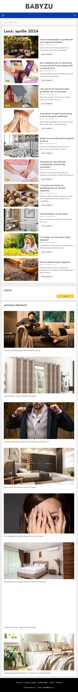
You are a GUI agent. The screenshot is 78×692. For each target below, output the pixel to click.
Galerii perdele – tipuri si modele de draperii (20, 396)
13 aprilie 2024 (50, 193)
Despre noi (19, 682)
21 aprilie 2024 (50, 119)
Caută (8, 290)
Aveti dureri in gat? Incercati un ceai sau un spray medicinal (56, 115)
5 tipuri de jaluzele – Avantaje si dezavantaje (20, 627)
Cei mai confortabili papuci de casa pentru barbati (22, 350)
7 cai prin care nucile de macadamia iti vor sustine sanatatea (53, 188)
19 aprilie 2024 (50, 143)
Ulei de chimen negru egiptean (55, 262)
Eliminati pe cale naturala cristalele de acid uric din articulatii (53, 164)
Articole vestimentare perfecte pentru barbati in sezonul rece (26, 442)
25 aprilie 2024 (50, 71)
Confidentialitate (42, 682)
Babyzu (39, 6)
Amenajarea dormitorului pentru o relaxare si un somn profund (27, 673)
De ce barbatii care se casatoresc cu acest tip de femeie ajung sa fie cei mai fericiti (56, 65)
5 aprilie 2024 (50, 242)
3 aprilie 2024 (50, 264)
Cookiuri (51, 682)
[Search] (75, 15)
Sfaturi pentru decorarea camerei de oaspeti (20, 487)
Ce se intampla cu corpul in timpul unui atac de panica (23, 536)
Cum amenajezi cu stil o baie (54, 214)
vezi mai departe (46, 54)
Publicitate (59, 682)
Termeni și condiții (30, 682)
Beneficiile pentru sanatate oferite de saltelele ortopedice (25, 582)
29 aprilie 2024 (50, 45)
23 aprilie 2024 (50, 94)
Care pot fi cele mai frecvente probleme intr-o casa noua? (54, 90)
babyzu (42, 45)
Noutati (7, 56)
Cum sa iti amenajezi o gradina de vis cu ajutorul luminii (56, 40)
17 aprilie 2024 (50, 169)
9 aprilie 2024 (50, 216)
